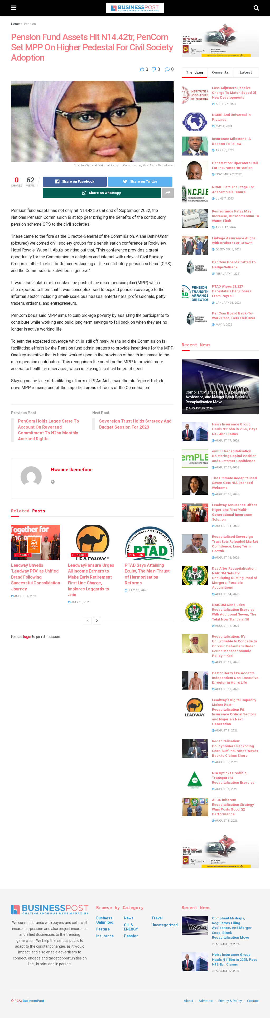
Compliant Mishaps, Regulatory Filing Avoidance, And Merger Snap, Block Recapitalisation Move (216, 397)
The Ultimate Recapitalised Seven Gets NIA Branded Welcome (234, 482)
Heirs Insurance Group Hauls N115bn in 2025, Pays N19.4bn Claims (234, 429)
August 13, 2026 (226, 626)
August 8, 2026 (225, 730)
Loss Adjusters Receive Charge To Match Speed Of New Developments (234, 92)
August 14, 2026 (226, 526)
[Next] (97, 620)
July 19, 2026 (80, 602)
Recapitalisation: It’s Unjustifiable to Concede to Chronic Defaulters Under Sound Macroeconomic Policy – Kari (234, 646)
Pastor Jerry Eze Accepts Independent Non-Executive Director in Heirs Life (235, 678)
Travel (157, 918)
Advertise (206, 1001)
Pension (30, 24)
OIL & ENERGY (131, 927)
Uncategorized (164, 925)
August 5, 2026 (225, 820)
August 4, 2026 (24, 596)
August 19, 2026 (200, 408)
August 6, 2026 (225, 789)
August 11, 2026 (226, 689)
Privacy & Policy (230, 1001)
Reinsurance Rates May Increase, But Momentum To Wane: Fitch (235, 216)
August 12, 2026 (226, 662)
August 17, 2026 (226, 440)
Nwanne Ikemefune (72, 469)
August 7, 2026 (225, 762)
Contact (253, 1001)
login (27, 636)
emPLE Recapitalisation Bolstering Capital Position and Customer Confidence (234, 456)
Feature (103, 929)
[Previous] (88, 620)
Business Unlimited (104, 920)
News (128, 918)
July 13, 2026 (137, 590)
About (188, 1001)
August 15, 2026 (226, 494)
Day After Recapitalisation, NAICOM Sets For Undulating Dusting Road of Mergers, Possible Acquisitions (234, 578)
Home (15, 24)
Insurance (105, 936)
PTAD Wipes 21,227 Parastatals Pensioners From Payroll (231, 291)
